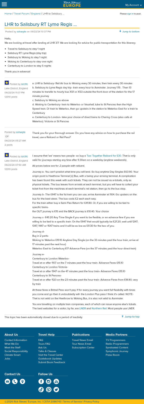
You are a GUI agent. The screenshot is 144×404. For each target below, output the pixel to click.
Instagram (49, 381)
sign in (130, 13)
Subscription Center (83, 347)
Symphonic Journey (117, 351)
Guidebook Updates (50, 358)
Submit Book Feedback (51, 362)
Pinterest (49, 389)
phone (15, 381)
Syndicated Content (117, 347)
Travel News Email (82, 340)
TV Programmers (115, 340)
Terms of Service (72, 401)
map (22, 381)
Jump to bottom (130, 31)
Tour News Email (81, 344)
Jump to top (132, 316)
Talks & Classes (47, 351)
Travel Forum (21, 13)
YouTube (56, 381)
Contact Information (16, 340)
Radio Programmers (117, 344)
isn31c (24, 84)
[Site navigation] (4, 4)
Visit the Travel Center (50, 355)
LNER (82, 308)
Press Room (113, 355)
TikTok (41, 389)
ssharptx (21, 31)
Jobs (7, 358)
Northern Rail (99, 308)
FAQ (40, 340)
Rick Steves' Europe (72, 4)
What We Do (12, 344)
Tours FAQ (44, 344)
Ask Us (42, 347)
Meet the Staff (12, 347)
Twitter (56, 389)
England (36, 13)
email (7, 381)
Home (8, 13)
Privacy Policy (91, 401)
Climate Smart (12, 355)
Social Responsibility (16, 351)
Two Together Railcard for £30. (104, 155)
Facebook (41, 381)
